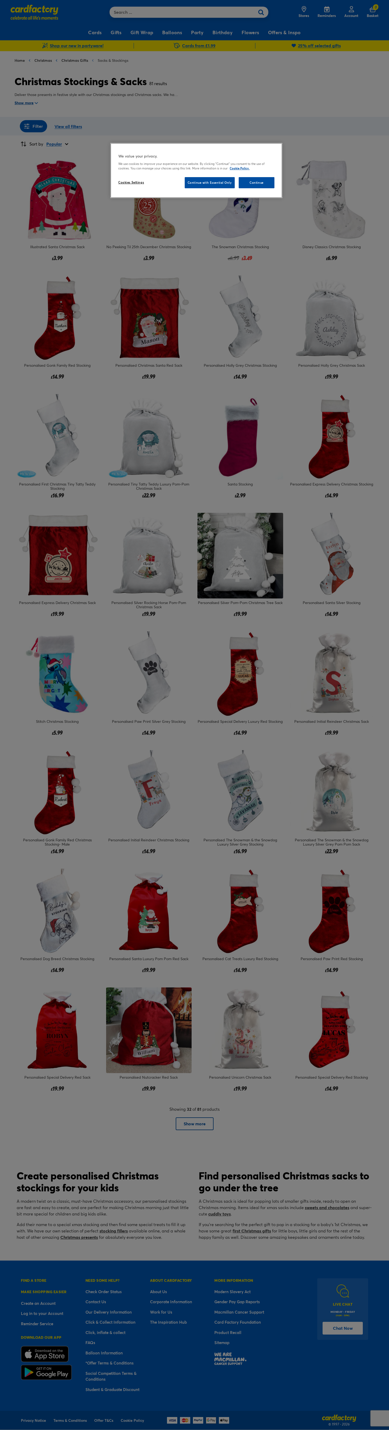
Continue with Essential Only (210, 183)
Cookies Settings (131, 182)
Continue (257, 183)
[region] (196, 170)
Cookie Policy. (240, 168)
